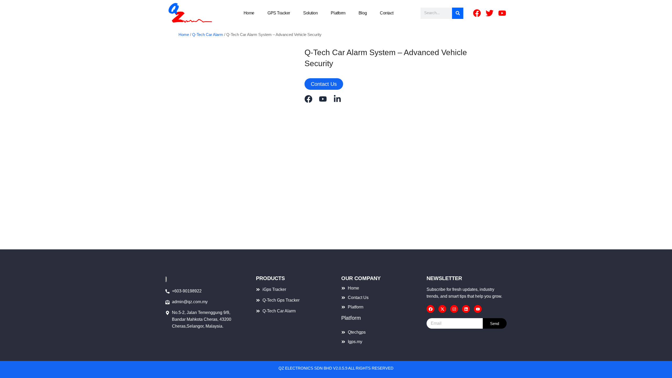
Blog (363, 13)
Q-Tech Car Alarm (207, 35)
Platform (338, 13)
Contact (386, 13)
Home (249, 13)
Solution (310, 13)
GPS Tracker (278, 13)
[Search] (457, 13)
